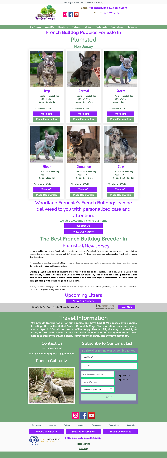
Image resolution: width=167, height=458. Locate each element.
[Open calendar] (111, 389)
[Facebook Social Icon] (71, 14)
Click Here (38, 257)
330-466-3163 (112, 12)
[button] (46, 113)
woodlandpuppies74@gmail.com (107, 7)
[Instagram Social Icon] (65, 14)
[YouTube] (76, 14)
